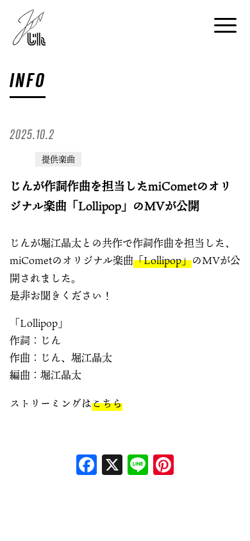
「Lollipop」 (162, 260)
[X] (112, 466)
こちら (107, 403)
